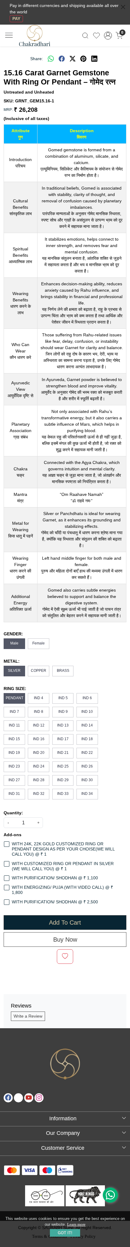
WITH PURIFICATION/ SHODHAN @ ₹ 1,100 (55, 877)
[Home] (39, 39)
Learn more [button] (76, 1224)
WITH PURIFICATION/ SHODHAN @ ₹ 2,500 (55, 901)
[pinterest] (83, 59)
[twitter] (72, 59)
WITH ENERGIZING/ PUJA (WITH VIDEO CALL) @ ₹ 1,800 (62, 890)
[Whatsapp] (50, 59)
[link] (85, 35)
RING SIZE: (15, 688)
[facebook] (61, 59)
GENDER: (13, 633)
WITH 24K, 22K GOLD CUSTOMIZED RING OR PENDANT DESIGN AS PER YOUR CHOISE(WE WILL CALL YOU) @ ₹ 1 (63, 849)
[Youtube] (28, 1097)
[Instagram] (39, 1097)
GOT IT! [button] (65, 1233)
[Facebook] (8, 1097)
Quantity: (13, 812)
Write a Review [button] (28, 1016)
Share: (36, 58)
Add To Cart (65, 922)
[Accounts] (108, 36)
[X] (18, 1097)
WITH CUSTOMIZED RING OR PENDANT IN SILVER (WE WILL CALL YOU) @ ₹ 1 (63, 866)
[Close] (123, 7)
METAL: (12, 661)
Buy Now (65, 939)
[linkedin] (94, 59)
